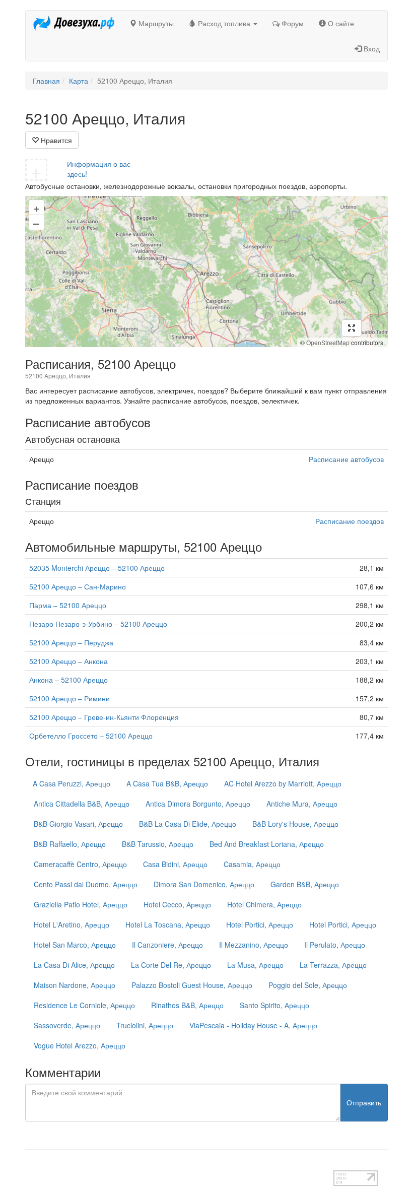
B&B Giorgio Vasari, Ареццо (78, 824)
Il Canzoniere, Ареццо (167, 945)
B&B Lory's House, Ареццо (295, 824)
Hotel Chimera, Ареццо (264, 904)
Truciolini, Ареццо (144, 1025)
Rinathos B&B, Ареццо (187, 1005)
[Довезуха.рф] (74, 23)
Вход (371, 48)
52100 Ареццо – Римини (69, 698)
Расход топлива (224, 23)
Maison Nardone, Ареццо (74, 985)
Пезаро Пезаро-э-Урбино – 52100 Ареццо (98, 624)
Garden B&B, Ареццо (304, 884)
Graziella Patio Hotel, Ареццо (80, 904)
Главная (46, 81)
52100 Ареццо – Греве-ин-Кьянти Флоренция (104, 717)
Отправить (364, 1102)
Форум (292, 23)
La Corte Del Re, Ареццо (171, 965)
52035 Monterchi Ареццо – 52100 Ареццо (97, 568)
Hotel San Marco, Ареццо (75, 945)
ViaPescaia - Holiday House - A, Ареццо (253, 1025)
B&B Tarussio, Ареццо (157, 844)
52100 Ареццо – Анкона (68, 661)
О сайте (340, 23)
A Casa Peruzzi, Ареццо (71, 783)
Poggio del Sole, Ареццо (307, 985)
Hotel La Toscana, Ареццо (167, 924)
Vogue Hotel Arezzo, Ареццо (79, 1045)
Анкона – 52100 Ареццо (68, 680)
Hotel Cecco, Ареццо (177, 904)
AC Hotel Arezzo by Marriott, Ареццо (282, 783)
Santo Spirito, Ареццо (274, 1005)
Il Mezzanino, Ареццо (253, 945)
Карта (78, 81)
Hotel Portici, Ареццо (259, 924)
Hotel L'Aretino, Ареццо (71, 924)
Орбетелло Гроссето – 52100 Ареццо (91, 736)
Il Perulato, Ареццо (334, 945)
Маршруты (155, 23)
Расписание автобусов (346, 459)
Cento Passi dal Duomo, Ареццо (85, 884)
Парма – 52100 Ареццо (67, 605)
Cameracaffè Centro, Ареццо (80, 864)
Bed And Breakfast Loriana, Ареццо (267, 844)
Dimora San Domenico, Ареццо (204, 884)
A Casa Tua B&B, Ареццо (167, 783)
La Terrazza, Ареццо (333, 965)
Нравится (55, 140)
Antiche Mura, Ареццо (301, 804)
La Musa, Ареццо (255, 965)
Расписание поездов (349, 521)
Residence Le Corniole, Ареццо (84, 1005)
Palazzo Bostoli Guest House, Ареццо (191, 985)
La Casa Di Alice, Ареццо (74, 965)
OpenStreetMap (328, 342)
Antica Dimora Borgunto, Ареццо (198, 804)
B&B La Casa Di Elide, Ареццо (187, 824)
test (31, 1165)
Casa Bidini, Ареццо (175, 864)
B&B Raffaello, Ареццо (70, 844)
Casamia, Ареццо (252, 864)
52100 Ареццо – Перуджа (71, 642)
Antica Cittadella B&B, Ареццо (81, 804)
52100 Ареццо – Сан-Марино (77, 586)
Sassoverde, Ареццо (67, 1025)
